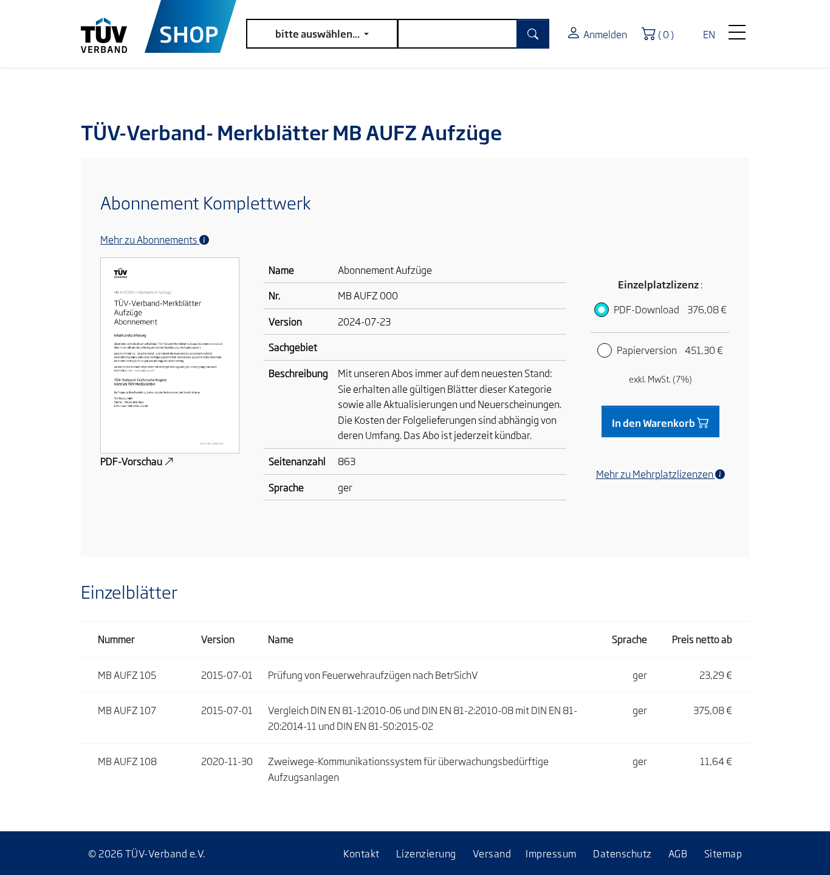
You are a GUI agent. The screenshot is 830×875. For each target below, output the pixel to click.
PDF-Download (670, 309)
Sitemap (723, 853)
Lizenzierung (426, 853)
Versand (492, 853)
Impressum (551, 853)
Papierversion (670, 349)
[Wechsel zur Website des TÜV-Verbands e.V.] (113, 26)
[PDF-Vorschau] (169, 354)
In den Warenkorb (654, 422)
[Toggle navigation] (737, 29)
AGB (678, 853)
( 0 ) (668, 33)
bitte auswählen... (318, 33)
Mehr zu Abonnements (149, 239)
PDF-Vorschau (132, 461)
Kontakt (361, 853)
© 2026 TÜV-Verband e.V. (146, 853)
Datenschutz (622, 853)
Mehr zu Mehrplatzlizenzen (655, 473)
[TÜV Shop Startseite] (190, 26)
